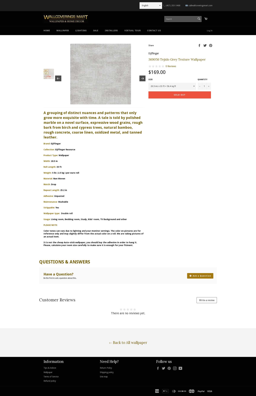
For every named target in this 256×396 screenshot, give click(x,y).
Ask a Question (201, 276)
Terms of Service (51, 376)
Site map (104, 376)
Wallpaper (62, 30)
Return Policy (106, 368)
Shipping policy (107, 372)
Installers (111, 30)
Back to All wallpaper (129, 342)
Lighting (81, 30)
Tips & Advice (50, 368)
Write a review (207, 300)
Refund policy (50, 381)
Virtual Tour (132, 30)
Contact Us (154, 30)
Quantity (202, 79)
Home (47, 30)
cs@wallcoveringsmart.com (198, 5)
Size (150, 79)
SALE (95, 30)
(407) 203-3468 (171, 5)
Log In (209, 30)
